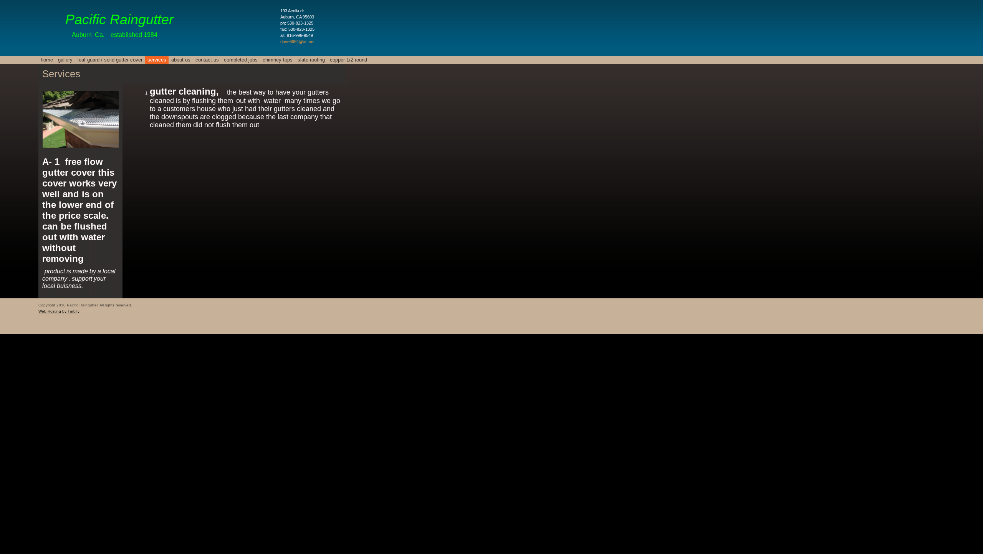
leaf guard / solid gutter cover (110, 60)
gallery (65, 60)
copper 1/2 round (348, 60)
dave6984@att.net (297, 41)
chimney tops (278, 60)
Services (156, 60)
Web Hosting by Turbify (58, 311)
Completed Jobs (241, 60)
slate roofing (311, 60)
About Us (180, 60)
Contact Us (207, 60)
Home (47, 60)
